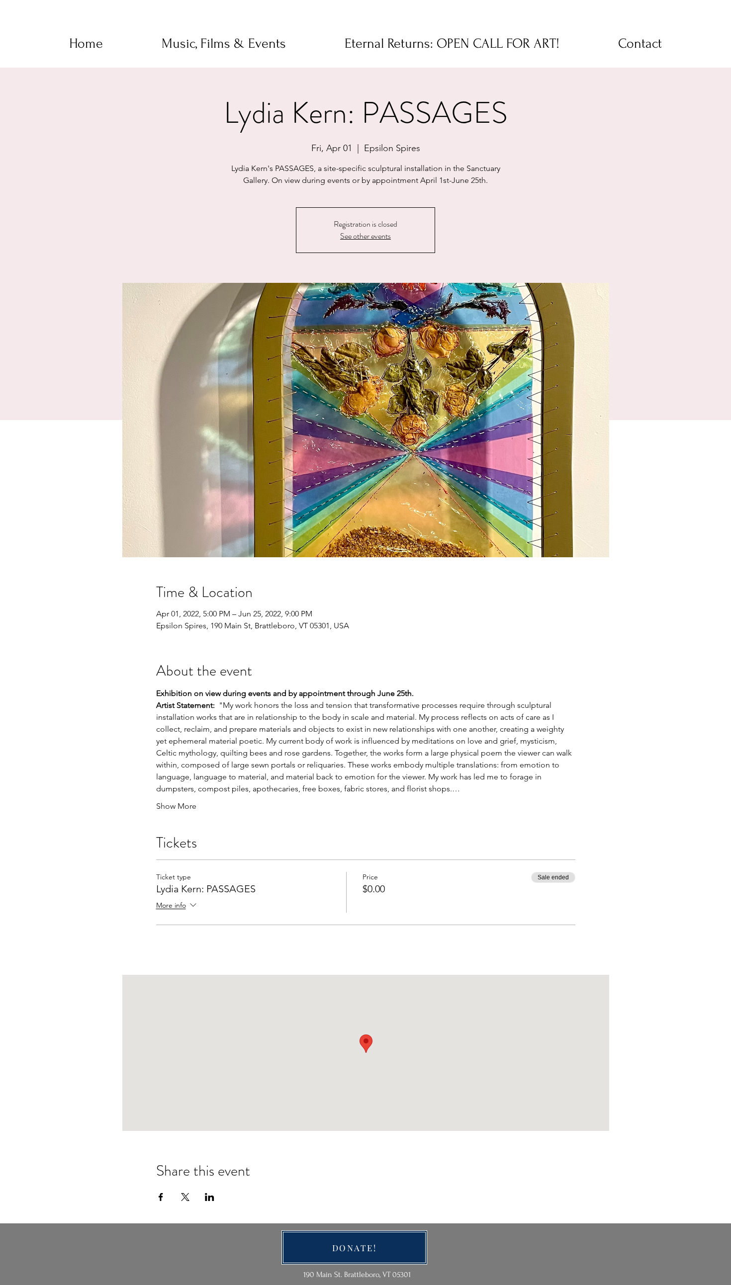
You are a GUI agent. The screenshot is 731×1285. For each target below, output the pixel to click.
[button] (640, 44)
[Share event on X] (185, 1197)
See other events (365, 236)
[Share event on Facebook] (161, 1197)
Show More (176, 806)
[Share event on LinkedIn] (209, 1197)
